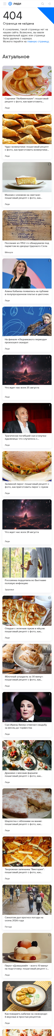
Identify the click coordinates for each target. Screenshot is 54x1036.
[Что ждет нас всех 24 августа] (27, 521)
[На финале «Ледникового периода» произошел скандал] (27, 329)
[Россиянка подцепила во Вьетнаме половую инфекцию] (27, 570)
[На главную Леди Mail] (16, 3)
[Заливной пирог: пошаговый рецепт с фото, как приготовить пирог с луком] (27, 473)
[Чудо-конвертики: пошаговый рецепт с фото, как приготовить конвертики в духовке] (27, 136)
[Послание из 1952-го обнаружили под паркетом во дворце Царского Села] (27, 232)
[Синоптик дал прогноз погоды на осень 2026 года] (27, 907)
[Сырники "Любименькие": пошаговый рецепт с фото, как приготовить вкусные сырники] (27, 88)
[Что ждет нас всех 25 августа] (27, 377)
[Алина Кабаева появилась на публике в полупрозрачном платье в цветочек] (27, 281)
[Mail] (10, 3)
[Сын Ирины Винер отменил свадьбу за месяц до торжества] (27, 714)
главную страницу (38, 41)
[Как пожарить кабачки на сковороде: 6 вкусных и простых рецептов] (27, 1003)
